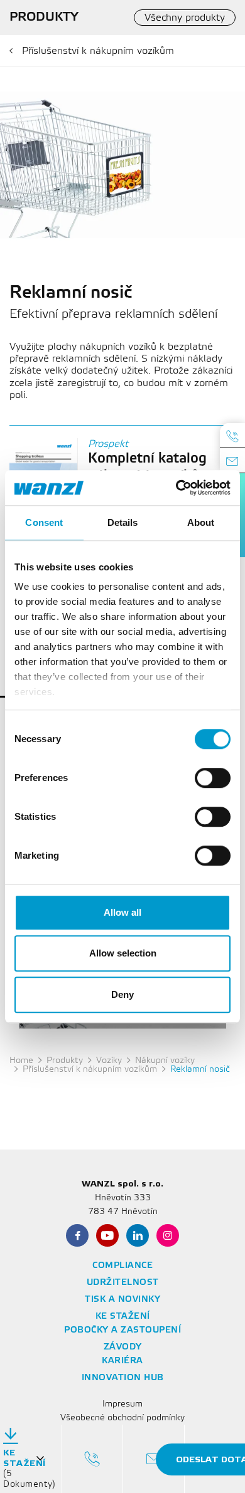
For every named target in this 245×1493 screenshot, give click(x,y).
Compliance (122, 1266)
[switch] (213, 778)
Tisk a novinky (122, 1300)
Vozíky (109, 1061)
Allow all (122, 912)
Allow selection (122, 953)
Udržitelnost (123, 1283)
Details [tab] (122, 522)
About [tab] (201, 522)
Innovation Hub (123, 1378)
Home (21, 1061)
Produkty (64, 1061)
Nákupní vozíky (165, 1061)
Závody (123, 1347)
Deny (122, 994)
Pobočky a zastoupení (122, 1330)
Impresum (122, 1404)
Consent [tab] (44, 522)
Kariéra (122, 1361)
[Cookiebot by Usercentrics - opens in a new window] (176, 487)
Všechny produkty (184, 18)
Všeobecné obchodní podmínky (122, 1418)
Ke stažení (122, 1316)
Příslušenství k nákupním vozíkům (98, 51)
